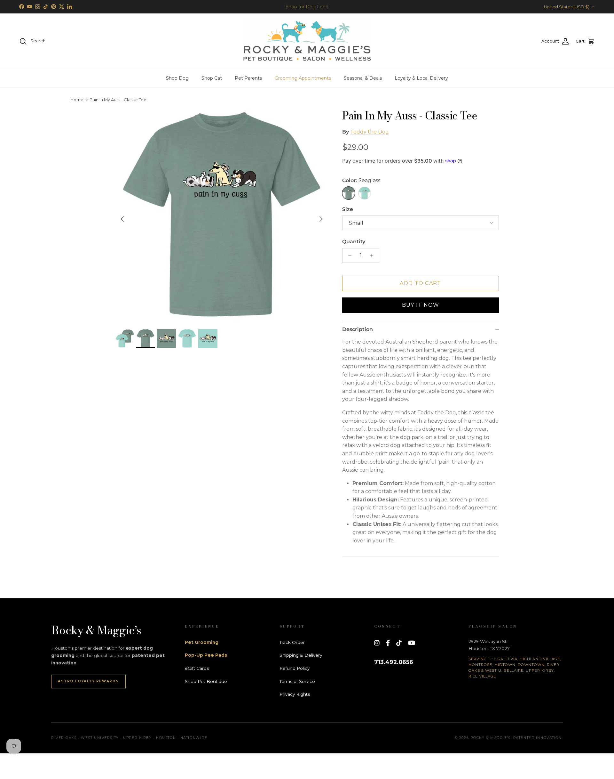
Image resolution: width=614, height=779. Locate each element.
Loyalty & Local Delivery (421, 78)
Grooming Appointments (303, 78)
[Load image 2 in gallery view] (221, 215)
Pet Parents (248, 78)
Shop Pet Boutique (206, 681)
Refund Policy (294, 668)
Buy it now (420, 305)
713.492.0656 (393, 662)
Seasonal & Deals (363, 78)
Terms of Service (297, 681)
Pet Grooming (201, 642)
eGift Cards (197, 668)
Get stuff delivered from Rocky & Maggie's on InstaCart (307, 7)
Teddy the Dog (369, 132)
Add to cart (420, 283)
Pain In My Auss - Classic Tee (118, 99)
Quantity (353, 242)
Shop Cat (211, 78)
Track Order (292, 642)
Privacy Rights (294, 694)
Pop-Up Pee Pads (206, 655)
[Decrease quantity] (348, 255)
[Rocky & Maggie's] (307, 41)
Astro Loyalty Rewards (88, 681)
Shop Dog (177, 78)
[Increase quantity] (373, 255)
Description (357, 329)
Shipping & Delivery (300, 655)
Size (347, 209)
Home (76, 99)
